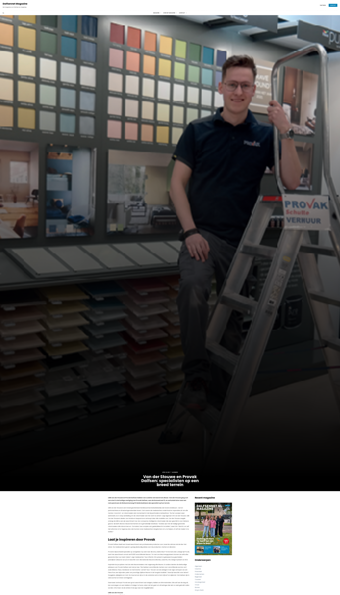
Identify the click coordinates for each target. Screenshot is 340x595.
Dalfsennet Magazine (15, 3)
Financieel (198, 571)
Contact (333, 5)
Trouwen (198, 579)
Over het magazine (169, 13)
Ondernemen (199, 574)
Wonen (197, 587)
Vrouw (197, 585)
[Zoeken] (3, 13)
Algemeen (175, 472)
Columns (198, 569)
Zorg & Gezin (199, 590)
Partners (323, 5)
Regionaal (198, 577)
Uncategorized (200, 582)
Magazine (156, 13)
